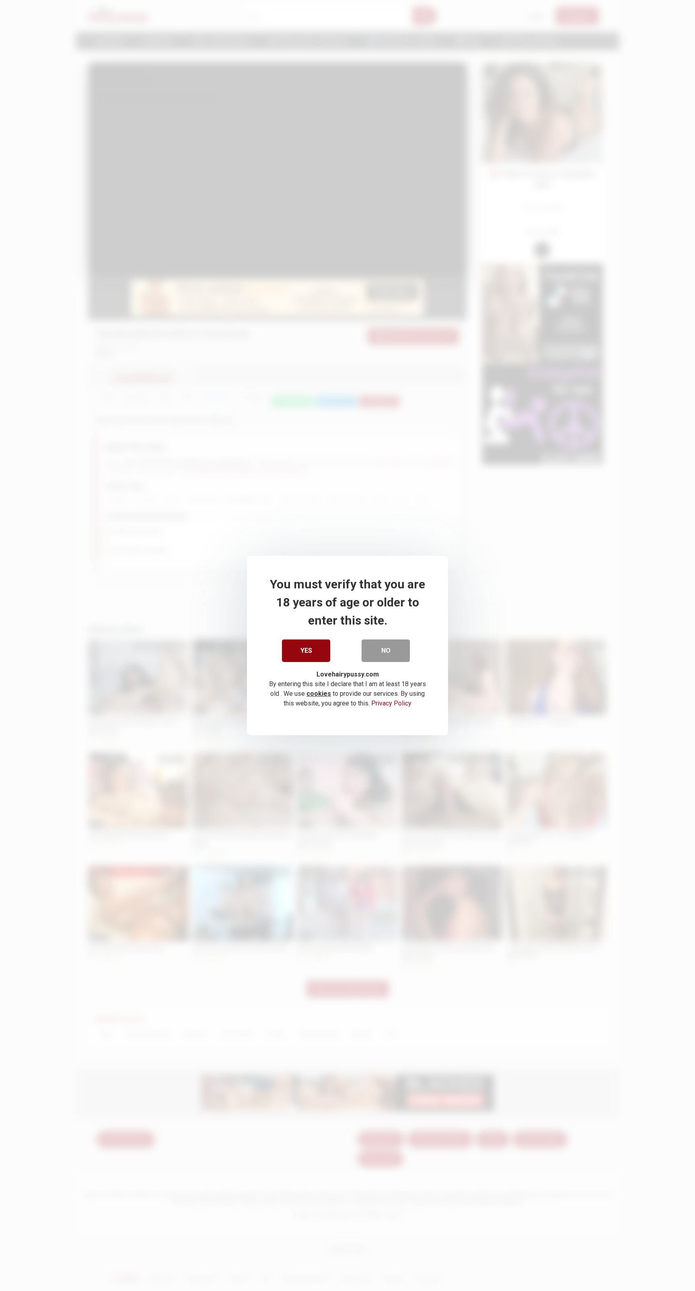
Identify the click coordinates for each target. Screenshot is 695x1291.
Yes (306, 650)
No (386, 650)
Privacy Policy (391, 703)
